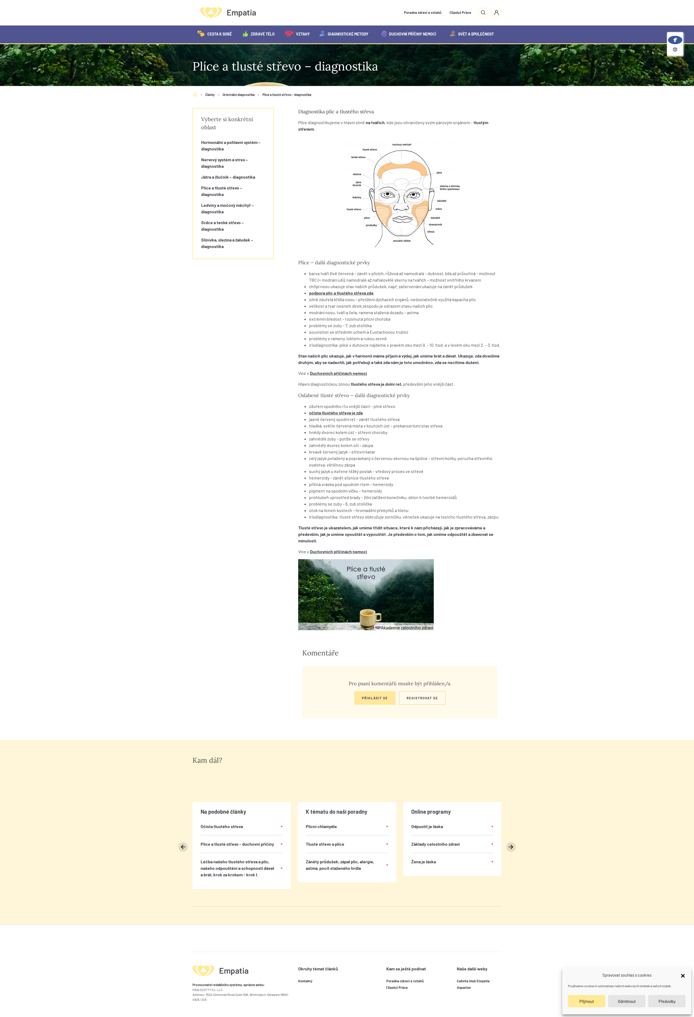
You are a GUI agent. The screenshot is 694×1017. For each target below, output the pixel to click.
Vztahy (303, 34)
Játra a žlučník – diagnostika (228, 176)
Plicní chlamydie (321, 826)
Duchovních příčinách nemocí (338, 373)
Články (210, 94)
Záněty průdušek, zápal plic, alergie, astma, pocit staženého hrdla (340, 865)
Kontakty (305, 981)
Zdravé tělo (263, 34)
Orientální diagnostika (239, 94)
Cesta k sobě (219, 34)
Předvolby (667, 1001)
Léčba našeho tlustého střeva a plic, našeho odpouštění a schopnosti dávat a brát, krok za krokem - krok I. (237, 868)
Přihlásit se (375, 698)
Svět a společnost (476, 34)
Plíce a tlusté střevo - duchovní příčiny (237, 844)
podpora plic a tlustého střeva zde (341, 292)
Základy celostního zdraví (435, 844)
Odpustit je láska (427, 826)
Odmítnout (627, 1001)
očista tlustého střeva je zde (336, 412)
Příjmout (586, 1001)
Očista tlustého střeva (222, 826)
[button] (683, 975)
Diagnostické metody (348, 34)
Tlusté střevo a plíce (325, 844)
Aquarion (464, 987)
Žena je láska (423, 861)
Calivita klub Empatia (473, 981)
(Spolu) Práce (460, 12)
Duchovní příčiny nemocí (412, 34)
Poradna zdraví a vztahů (422, 12)
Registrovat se (422, 698)
